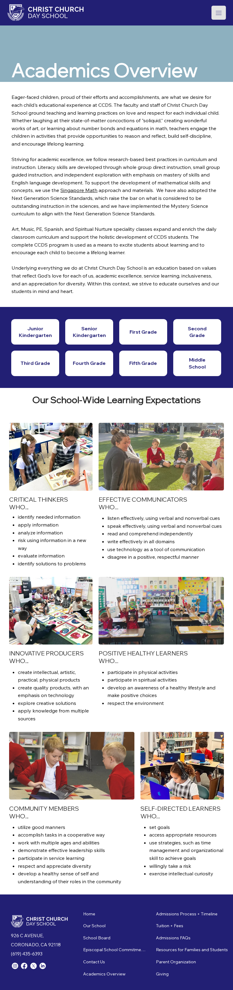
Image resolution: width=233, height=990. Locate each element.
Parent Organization (176, 962)
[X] (33, 966)
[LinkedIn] (42, 966)
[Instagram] (15, 966)
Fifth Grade (143, 363)
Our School (94, 925)
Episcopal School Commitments (115, 949)
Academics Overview (104, 974)
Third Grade (35, 363)
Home (89, 914)
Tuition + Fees (169, 925)
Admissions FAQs (173, 938)
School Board (96, 938)
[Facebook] (24, 966)
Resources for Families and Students (192, 949)
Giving (162, 974)
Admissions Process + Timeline (187, 914)
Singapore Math (78, 190)
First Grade (143, 332)
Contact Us (94, 962)
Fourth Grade (89, 363)
